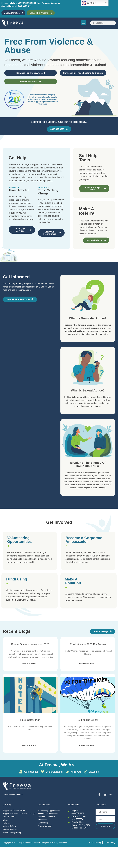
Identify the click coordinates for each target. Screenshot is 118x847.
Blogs (5, 820)
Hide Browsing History (12, 832)
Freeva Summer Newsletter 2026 (30, 644)
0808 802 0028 (25, 3)
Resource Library (10, 829)
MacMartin (63, 843)
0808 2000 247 (25, 6)
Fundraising (16, 579)
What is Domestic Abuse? (88, 318)
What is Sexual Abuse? (88, 390)
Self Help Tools (9, 817)
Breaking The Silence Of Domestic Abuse (87, 464)
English (91, 2)
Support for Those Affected (14, 810)
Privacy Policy (95, 843)
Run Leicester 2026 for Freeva (88, 644)
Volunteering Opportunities (19, 540)
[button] (83, 22)
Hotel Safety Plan (30, 719)
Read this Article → (30, 664)
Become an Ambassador (48, 814)
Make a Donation (73, 581)
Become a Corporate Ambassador (83, 540)
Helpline (6, 823)
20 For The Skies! (88, 719)
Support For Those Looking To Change (19, 814)
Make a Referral (9, 826)
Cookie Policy (109, 843)
